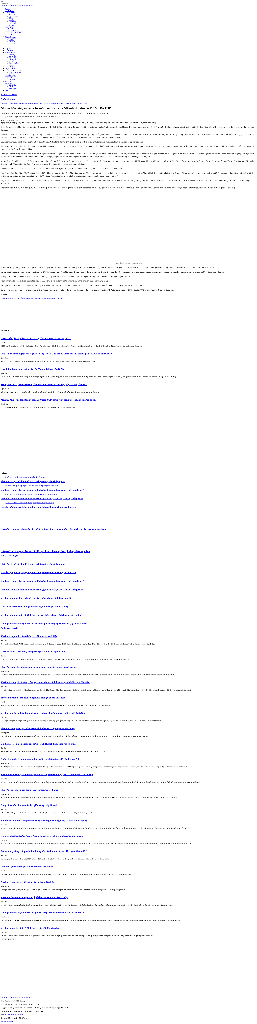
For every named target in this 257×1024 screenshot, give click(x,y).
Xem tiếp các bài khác (8, 939)
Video (11, 86)
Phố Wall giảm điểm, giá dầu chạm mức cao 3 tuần (27, 866)
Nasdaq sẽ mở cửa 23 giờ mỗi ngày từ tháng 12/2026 (27, 882)
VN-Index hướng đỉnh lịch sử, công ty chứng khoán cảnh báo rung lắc (36, 598)
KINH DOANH (10, 12)
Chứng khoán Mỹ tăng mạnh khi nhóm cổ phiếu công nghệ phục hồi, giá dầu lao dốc (44, 623)
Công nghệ (12, 23)
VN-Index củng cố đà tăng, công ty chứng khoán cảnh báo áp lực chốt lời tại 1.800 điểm (45, 682)
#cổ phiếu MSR (25, 298)
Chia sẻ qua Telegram (50, 103)
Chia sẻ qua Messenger (22, 103)
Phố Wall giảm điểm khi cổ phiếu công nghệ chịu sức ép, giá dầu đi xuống (38, 667)
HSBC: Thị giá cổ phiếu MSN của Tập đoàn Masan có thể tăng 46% (36, 338)
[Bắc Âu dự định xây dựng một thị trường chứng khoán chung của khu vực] (29, 503)
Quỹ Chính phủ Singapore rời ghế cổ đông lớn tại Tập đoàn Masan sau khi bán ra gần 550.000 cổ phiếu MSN (56, 353)
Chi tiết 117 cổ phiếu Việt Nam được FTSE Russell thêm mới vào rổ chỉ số (38, 743)
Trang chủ (8, 9)
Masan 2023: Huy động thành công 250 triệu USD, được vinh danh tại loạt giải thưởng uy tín (48, 399)
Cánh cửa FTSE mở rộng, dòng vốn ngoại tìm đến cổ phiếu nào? (34, 651)
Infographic (12, 85)
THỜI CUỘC (9, 11)
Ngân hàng (12, 14)
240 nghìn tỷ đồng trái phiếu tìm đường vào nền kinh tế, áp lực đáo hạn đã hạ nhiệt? (44, 851)
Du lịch (11, 40)
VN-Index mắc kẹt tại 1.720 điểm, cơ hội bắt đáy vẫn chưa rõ (32, 928)
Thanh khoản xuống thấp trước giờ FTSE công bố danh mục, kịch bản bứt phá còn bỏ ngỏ (47, 774)
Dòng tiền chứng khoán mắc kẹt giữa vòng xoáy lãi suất (29, 805)
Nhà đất (11, 20)
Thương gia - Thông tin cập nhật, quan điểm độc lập (17, 5)
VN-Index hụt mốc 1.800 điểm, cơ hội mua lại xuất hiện (29, 636)
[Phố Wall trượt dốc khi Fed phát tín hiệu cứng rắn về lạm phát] (25, 477)
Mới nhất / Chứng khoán (11, 556)
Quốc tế (11, 34)
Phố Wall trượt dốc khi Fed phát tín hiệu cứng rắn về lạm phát (33, 481)
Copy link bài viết (81, 103)
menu (2, 2)
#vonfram (60, 298)
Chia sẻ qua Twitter (36, 103)
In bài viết (60, 103)
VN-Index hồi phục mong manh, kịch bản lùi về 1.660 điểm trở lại (34, 897)
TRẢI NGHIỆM (10, 38)
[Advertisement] (61, 313)
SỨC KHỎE (9, 36)
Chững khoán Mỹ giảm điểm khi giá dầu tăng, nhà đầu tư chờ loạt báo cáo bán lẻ (42, 912)
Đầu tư (11, 18)
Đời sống (12, 43)
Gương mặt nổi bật (15, 32)
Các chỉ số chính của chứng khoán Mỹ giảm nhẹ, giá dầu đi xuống (34, 606)
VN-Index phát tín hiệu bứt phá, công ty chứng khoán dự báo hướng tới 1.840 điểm (43, 713)
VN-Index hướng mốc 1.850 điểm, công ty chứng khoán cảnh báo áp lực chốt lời (41, 615)
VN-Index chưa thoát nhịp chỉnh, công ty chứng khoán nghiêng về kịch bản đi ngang (44, 820)
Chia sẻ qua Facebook (8, 103)
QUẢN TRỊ (9, 27)
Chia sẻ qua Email (69, 103)
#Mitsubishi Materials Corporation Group (43, 298)
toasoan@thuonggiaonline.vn (14, 1014)
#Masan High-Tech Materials (10, 298)
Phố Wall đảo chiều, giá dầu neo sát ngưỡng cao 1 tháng (29, 790)
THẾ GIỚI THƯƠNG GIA (14, 31)
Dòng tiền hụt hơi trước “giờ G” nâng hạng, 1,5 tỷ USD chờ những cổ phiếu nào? (42, 836)
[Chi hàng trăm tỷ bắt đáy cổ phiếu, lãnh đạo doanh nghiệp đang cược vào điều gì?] (31, 486)
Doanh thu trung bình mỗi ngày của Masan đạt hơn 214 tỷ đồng (33, 369)
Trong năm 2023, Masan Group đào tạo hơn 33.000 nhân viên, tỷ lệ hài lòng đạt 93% (44, 384)
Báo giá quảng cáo (7, 1021)
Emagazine (12, 88)
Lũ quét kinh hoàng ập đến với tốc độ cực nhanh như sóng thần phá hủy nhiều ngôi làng (45, 551)
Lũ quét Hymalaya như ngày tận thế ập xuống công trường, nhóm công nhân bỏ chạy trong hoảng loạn (53, 529)
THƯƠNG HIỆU (10, 29)
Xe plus (11, 25)
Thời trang (12, 41)
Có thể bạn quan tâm (9, 628)
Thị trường (12, 22)
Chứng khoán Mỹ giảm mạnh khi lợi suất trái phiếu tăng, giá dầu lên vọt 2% (40, 759)
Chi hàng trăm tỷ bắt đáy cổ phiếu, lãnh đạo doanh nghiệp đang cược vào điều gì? (43, 490)
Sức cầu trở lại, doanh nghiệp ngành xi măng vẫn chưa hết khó (33, 697)
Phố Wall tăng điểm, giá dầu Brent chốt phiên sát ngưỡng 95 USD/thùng (38, 728)
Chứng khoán (13, 16)
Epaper (7, 90)
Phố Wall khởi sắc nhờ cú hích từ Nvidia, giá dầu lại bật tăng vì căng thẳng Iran (42, 498)
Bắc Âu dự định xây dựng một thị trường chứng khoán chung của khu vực (38, 507)
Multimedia (8, 83)
